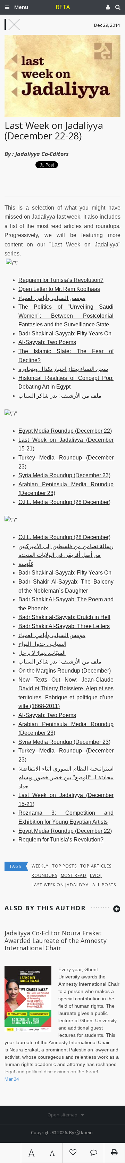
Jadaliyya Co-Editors (42, 154)
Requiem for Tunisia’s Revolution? (60, 280)
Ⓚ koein (84, 1132)
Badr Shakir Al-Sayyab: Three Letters (64, 626)
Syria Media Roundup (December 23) (64, 475)
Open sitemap (62, 1115)
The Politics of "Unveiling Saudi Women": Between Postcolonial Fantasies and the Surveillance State (66, 315)
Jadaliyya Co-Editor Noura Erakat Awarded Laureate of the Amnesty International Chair (56, 940)
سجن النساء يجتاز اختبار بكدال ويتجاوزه (63, 369)
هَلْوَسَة (25, 564)
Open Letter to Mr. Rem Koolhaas (59, 289)
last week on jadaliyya (60, 885)
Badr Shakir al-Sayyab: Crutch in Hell (64, 617)
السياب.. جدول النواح (42, 644)
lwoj (96, 875)
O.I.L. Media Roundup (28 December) (64, 502)
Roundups (44, 875)
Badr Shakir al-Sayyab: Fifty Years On (64, 333)
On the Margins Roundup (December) (64, 671)
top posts (64, 866)
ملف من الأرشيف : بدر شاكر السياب (59, 396)
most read (74, 875)
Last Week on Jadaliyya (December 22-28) (54, 130)
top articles (95, 866)
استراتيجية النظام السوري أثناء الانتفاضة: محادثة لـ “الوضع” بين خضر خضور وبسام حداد (66, 777)
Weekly (40, 866)
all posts (104, 885)
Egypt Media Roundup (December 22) (65, 431)
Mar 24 (12, 1079)
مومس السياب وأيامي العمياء (51, 298)
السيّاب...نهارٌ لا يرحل (42, 653)
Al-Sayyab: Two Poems (47, 342)
